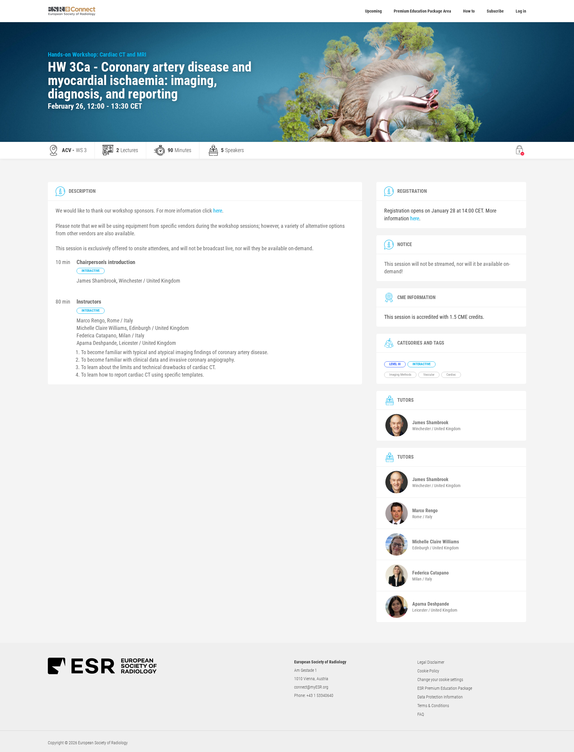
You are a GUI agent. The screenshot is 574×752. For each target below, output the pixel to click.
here (217, 210)
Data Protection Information (440, 697)
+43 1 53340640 (319, 695)
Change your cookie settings (440, 679)
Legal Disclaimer (430, 662)
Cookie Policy (428, 670)
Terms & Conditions (433, 705)
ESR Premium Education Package (444, 688)
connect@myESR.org (311, 687)
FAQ (420, 714)
